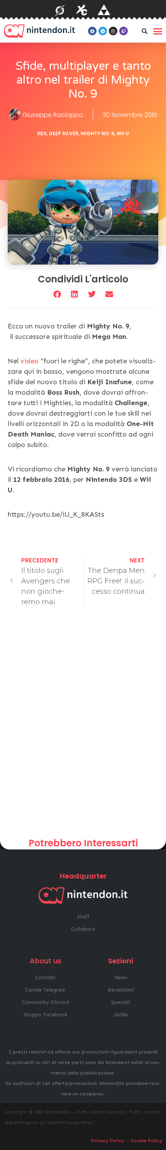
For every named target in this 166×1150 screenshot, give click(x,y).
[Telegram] (102, 31)
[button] (144, 31)
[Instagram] (113, 31)
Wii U (123, 133)
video (29, 361)
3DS (42, 133)
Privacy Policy (107, 1140)
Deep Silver (63, 133)
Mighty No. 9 (97, 133)
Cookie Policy (146, 1140)
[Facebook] (92, 31)
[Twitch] (123, 31)
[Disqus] (83, 725)
